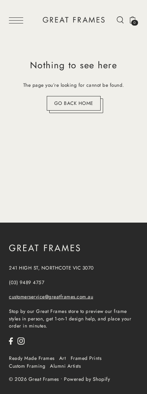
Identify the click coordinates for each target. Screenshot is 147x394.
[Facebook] (11, 341)
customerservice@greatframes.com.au (51, 296)
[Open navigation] (18, 19)
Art (62, 358)
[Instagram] (21, 341)
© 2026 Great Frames (34, 379)
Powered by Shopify (87, 379)
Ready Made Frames (32, 358)
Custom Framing (27, 365)
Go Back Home (73, 103)
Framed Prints (86, 358)
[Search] (120, 19)
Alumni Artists (65, 365)
